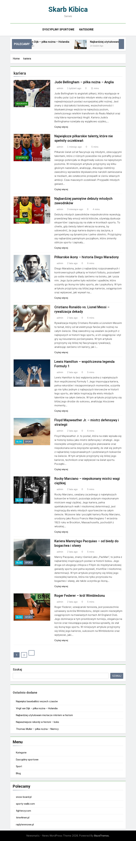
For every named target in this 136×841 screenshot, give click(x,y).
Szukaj (17, 669)
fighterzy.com (23, 810)
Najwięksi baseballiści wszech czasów (37, 701)
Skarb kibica (68, 9)
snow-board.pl (24, 796)
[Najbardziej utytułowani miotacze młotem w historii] (71, 46)
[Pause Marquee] (121, 44)
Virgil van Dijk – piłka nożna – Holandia (36, 41)
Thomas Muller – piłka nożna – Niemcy (37, 729)
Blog (19, 442)
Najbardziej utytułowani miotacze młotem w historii (44, 715)
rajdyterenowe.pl (25, 824)
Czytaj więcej (61, 126)
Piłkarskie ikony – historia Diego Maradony (86, 257)
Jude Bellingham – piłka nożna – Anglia (84, 82)
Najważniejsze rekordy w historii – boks (37, 722)
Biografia (21, 104)
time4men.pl (22, 817)
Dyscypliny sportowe (58, 29)
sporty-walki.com (25, 803)
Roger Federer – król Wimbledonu (79, 596)
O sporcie (21, 158)
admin (60, 88)
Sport (19, 279)
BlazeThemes (101, 835)
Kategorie (86, 29)
